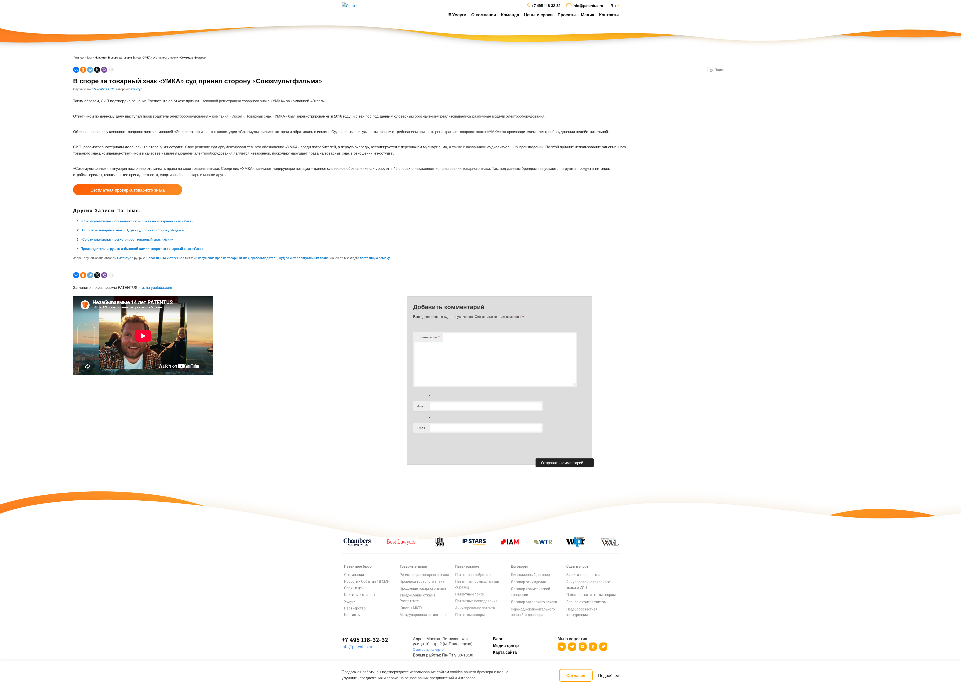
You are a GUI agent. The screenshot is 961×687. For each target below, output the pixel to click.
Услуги (349, 601)
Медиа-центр (506, 645)
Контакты (609, 15)
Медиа (587, 15)
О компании (483, 15)
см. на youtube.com (155, 287)
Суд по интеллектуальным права (304, 258)
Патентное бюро (358, 566)
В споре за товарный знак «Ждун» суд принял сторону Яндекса (132, 230)
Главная (79, 57)
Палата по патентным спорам (591, 595)
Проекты (567, 15)
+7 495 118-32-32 (365, 639)
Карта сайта (505, 652)
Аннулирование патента (475, 608)
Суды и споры (578, 566)
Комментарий (428, 337)
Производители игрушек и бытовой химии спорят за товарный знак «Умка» (142, 248)
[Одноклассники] (83, 70)
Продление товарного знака (423, 588)
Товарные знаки (413, 566)
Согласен (575, 675)
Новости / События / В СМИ (367, 581)
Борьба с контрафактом (586, 602)
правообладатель (264, 258)
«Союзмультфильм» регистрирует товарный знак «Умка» (127, 239)
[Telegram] (90, 70)
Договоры (519, 566)
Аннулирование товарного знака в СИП (588, 585)
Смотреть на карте (428, 649)
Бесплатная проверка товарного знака (128, 190)
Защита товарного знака (587, 575)
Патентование (467, 566)
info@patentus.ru (357, 646)
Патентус (135, 89)
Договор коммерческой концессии (530, 592)
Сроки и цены (355, 588)
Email (421, 427)
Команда (510, 15)
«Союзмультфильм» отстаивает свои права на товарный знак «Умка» (137, 221)
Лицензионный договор (530, 575)
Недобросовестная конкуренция (582, 612)
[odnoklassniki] (593, 646)
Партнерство (355, 608)
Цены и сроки (538, 15)
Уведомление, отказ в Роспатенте (417, 598)
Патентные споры (470, 615)
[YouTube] (583, 646)
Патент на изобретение (474, 575)
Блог (89, 57)
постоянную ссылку (375, 258)
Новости (100, 57)
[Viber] (104, 70)
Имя (420, 406)
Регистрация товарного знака (424, 575)
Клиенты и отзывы (359, 595)
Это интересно (171, 258)
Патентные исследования (476, 601)
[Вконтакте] (562, 646)
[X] (97, 70)
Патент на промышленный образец (477, 584)
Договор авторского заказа (534, 602)
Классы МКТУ (411, 608)
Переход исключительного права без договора (533, 612)
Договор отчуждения (528, 582)
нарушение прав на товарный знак (223, 258)
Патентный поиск (469, 594)
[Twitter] (603, 646)
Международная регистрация (424, 615)
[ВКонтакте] (76, 70)
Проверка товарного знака (422, 581)
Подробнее (608, 675)
